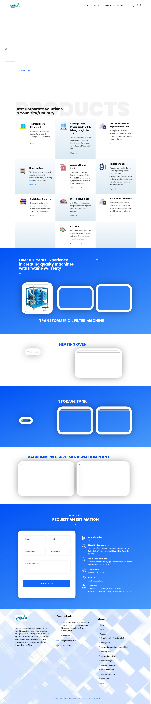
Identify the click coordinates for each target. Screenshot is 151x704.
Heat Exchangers (107, 661)
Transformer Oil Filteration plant (112, 638)
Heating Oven (106, 652)
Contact (121, 6)
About (96, 6)
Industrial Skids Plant (108, 674)
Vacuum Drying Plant (108, 656)
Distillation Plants (107, 670)
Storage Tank (106, 643)
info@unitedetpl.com (68, 641)
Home (87, 6)
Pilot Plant (105, 679)
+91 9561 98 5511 (67, 636)
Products (108, 6)
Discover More (26, 645)
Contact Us (24, 70)
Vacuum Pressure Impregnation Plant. (114, 647)
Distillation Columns (108, 665)
